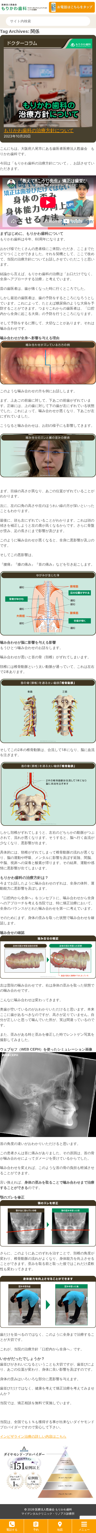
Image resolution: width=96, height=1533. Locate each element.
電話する (11, 1529)
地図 (60, 1529)
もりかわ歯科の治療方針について (39, 130)
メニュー (84, 1529)
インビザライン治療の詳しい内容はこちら (33, 1436)
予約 (36, 1529)
